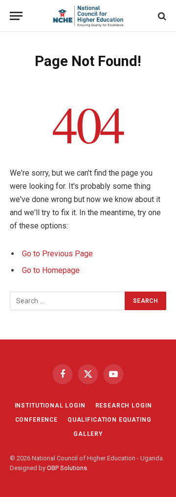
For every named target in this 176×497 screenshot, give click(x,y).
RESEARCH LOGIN (123, 405)
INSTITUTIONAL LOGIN (50, 405)
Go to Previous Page (57, 253)
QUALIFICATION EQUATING (109, 419)
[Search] (161, 16)
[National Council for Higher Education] (88, 16)
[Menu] (16, 16)
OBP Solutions (67, 468)
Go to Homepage (51, 270)
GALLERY (88, 433)
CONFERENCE (36, 419)
